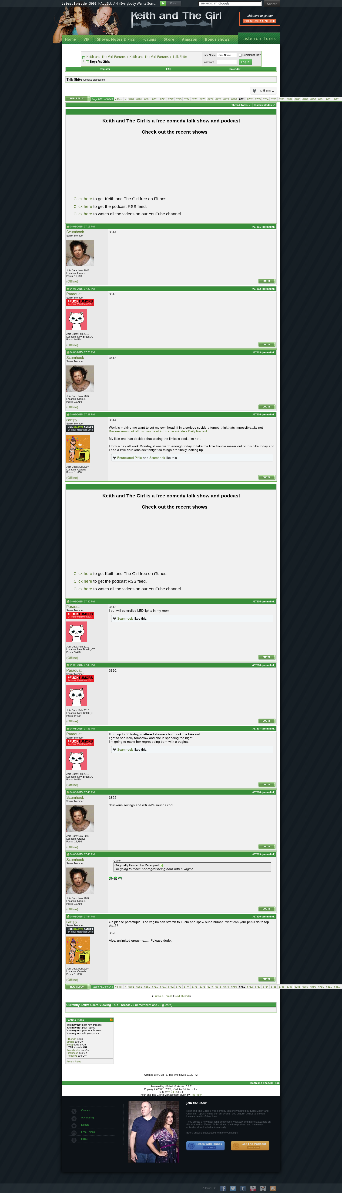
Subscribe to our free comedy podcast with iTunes (205, 1145)
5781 (131, 99)
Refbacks (72, 1055)
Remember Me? (251, 54)
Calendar (234, 69)
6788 (297, 99)
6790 (313, 99)
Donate (85, 1124)
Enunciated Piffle (129, 458)
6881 (337, 99)
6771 (163, 99)
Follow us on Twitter (233, 1188)
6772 (171, 99)
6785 (273, 99)
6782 (250, 99)
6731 (155, 99)
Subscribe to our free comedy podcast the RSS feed (250, 1145)
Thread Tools (239, 105)
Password (208, 62)
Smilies (70, 1041)
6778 (218, 99)
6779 (226, 99)
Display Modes (263, 105)
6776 (202, 99)
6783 (258, 99)
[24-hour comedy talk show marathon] (80, 305)
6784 (265, 99)
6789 (305, 99)
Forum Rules (74, 1061)
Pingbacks (72, 1053)
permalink (268, 226)
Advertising (87, 1117)
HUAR (84, 1139)
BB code (71, 1039)
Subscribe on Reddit (263, 1188)
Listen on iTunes (259, 38)
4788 (265, 90)
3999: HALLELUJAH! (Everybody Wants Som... (122, 3)
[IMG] (70, 1044)
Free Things (88, 1132)
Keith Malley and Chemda (88, 23)
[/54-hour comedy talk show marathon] (80, 431)
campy (71, 420)
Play (170, 3)
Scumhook (75, 232)
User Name (209, 55)
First (118, 99)
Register (105, 69)
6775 (194, 99)
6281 (139, 99)
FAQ (168, 69)
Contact (85, 1110)
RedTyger (196, 1094)
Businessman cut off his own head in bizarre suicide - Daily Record (158, 431)
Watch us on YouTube (253, 1188)
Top (277, 1082)
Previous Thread (163, 996)
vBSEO (172, 1092)
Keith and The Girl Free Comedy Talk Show (176, 20)
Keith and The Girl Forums (106, 56)
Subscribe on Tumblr (243, 1188)
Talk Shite (179, 56)
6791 (321, 99)
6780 (234, 99)
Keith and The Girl (261, 1082)
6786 (281, 99)
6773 (178, 99)
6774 (186, 99)
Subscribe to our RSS (273, 1188)
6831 (329, 99)
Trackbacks (73, 1050)
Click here (83, 199)
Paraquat (73, 294)
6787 (289, 99)
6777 (210, 99)
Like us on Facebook (223, 1188)
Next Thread (181, 996)
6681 (147, 99)
